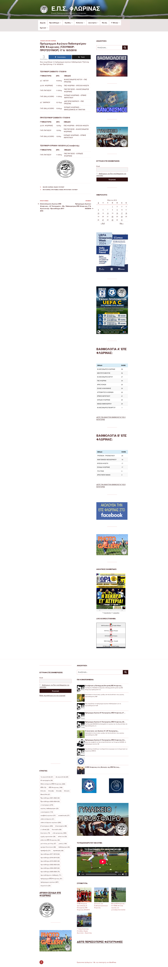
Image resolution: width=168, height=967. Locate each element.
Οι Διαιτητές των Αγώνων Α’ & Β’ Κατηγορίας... (102, 731)
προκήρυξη (46, 850)
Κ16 (67, 791)
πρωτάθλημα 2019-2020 (50, 861)
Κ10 (43, 791)
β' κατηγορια (47, 826)
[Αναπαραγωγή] (79, 874)
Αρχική (42, 23)
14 (107, 213)
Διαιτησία (92, 23)
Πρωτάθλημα (54, 23)
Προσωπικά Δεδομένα (84, 962)
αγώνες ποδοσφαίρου (50, 808)
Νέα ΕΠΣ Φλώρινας (48, 187)
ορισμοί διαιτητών (48, 847)
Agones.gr (118, 647)
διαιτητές (45, 833)
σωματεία (46, 886)
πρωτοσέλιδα (107, 612)
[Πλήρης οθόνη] (126, 874)
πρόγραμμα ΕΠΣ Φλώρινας (51, 879)
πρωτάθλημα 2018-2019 (50, 857)
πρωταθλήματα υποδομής (51, 875)
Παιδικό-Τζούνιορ (59, 187)
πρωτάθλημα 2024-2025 (50, 868)
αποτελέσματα (47, 819)
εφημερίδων (116, 612)
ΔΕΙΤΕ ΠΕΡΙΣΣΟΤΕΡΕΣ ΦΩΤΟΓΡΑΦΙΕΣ (100, 942)
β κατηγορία (61, 826)
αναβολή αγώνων (48, 815)
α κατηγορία (47, 812)
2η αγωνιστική (62, 777)
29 (112, 220)
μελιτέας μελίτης (48, 843)
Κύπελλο (79, 23)
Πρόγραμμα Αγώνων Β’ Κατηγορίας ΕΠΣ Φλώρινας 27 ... (105, 713)
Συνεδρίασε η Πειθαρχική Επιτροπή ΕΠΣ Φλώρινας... (104, 686)
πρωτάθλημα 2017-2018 (50, 854)
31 (122, 220)
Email (98, 166)
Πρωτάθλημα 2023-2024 (50, 801)
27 (103, 220)
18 (126, 213)
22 (112, 216)
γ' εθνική (45, 829)
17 (122, 213)
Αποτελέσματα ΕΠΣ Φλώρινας (53, 784)
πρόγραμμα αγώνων (57, 189)
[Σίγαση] (123, 874)
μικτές (63, 843)
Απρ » (121, 223)
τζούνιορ (74, 189)
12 (98, 213)
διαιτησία (57, 829)
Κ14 (59, 791)
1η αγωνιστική (47, 777)
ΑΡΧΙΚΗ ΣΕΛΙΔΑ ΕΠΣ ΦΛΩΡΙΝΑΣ (50, 894)
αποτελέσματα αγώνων (51, 822)
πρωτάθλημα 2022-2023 (50, 864)
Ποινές (104, 23)
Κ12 (51, 791)
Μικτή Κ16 (45, 794)
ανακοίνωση (64, 815)
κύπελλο (62, 836)
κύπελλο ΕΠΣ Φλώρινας (50, 840)
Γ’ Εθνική (114, 23)
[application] (103, 861)
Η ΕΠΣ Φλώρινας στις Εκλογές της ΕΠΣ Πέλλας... (102, 767)
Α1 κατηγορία (47, 780)
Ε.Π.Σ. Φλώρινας (75, 8)
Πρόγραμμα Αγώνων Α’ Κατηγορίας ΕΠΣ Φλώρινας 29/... (105, 722)
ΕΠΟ (43, 787)
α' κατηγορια (47, 805)
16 (117, 213)
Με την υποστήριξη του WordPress (105, 962)
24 (122, 216)
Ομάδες (68, 23)
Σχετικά (43, 28)
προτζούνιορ (67, 189)
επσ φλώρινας (47, 189)
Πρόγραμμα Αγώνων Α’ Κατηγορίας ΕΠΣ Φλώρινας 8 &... (105, 740)
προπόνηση (58, 850)
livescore (124, 647)
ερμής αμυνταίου (48, 836)
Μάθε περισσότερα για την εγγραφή (52, 695)
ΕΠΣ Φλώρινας (52, 41)
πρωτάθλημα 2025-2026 (50, 872)
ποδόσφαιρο (64, 847)
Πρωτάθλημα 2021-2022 (50, 798)
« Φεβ (103, 223)
